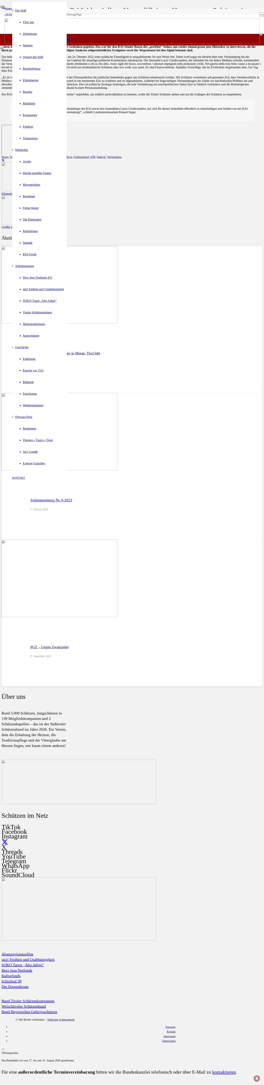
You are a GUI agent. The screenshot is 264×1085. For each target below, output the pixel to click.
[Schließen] (261, 34)
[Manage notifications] (257, 1078)
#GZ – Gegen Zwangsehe (49, 647)
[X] (69, 40)
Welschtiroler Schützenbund (24, 1006)
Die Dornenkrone (15, 986)
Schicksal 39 (11, 981)
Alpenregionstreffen (17, 954)
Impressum (169, 1036)
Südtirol (101, 156)
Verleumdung (114, 156)
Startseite (170, 1026)
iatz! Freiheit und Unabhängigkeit (28, 959)
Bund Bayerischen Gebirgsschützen (29, 1012)
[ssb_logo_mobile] (114, 83)
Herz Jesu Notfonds (17, 970)
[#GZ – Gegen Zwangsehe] (60, 616)
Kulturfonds (11, 976)
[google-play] (79, 803)
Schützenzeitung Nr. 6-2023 (51, 500)
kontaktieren (224, 1072)
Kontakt (171, 1031)
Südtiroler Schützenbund (60, 1019)
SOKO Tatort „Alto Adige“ (23, 965)
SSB (92, 156)
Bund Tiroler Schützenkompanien (28, 1001)
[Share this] (3, 160)
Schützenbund (81, 156)
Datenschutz (168, 1040)
